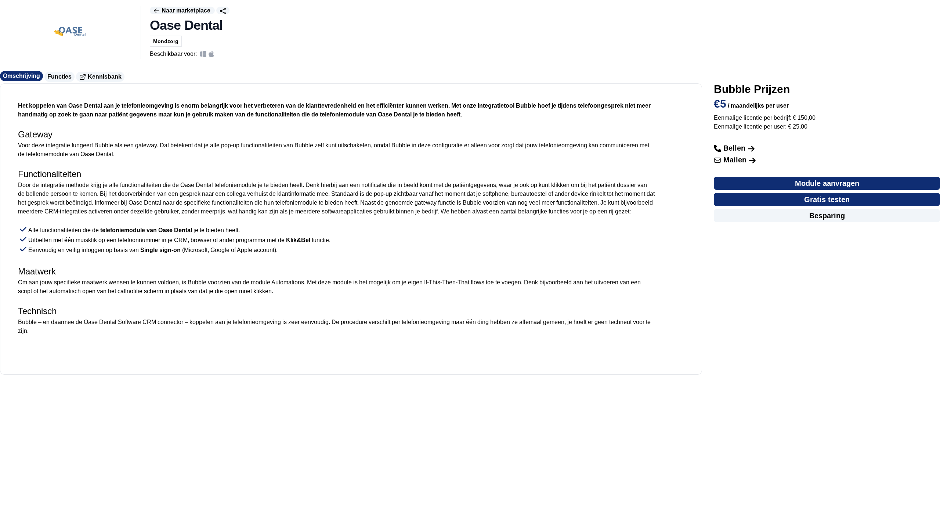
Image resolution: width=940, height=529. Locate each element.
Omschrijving (21, 76)
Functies (59, 76)
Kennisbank (104, 76)
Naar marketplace (186, 10)
